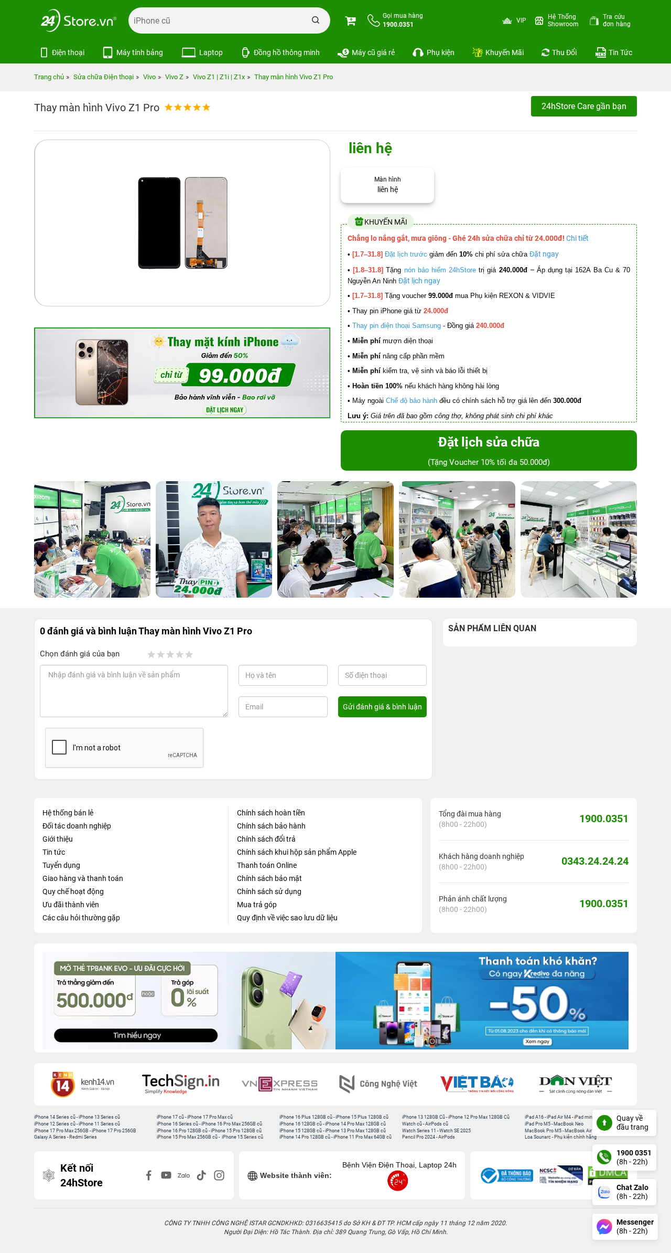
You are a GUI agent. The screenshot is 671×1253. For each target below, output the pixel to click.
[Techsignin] (89, 1084)
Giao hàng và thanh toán (82, 878)
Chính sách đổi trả (266, 839)
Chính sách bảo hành (271, 826)
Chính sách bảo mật (269, 878)
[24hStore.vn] (78, 20)
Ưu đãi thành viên (70, 904)
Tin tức (53, 852)
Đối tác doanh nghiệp (76, 826)
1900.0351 (604, 818)
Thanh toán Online (267, 865)
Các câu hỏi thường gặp (81, 918)
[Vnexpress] (188, 1084)
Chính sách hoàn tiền (271, 813)
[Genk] (583, 1084)
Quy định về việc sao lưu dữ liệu (287, 918)
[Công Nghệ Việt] (287, 1084)
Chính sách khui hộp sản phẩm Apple (296, 852)
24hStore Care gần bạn (584, 106)
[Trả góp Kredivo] (482, 1000)
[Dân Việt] (485, 1084)
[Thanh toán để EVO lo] (189, 1000)
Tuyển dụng (61, 865)
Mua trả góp (257, 904)
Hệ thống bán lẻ (67, 813)
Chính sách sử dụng (269, 891)
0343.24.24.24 (595, 861)
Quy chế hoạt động (73, 891)
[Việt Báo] (385, 1084)
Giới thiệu (57, 839)
